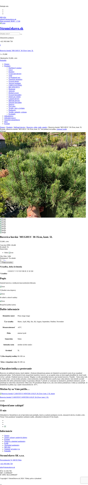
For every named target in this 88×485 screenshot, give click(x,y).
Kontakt (7, 124)
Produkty (7, 66)
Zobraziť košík (62, 129)
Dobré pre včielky (15, 97)
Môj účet (3, 17)
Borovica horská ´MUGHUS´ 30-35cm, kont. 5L (16, 50)
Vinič (10, 75)
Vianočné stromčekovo (12, 120)
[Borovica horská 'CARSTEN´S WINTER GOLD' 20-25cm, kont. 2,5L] (27, 394)
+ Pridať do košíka (6, 262)
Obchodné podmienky (11, 445)
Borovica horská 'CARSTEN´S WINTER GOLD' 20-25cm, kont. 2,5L (24, 397)
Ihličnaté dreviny (14, 100)
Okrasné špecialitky (15, 102)
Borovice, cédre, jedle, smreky (37, 127)
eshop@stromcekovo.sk (8, 19)
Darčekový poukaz (15, 68)
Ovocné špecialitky (15, 95)
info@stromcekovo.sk (7, 467)
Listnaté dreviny (14, 99)
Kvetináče (12, 114)
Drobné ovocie (14, 93)
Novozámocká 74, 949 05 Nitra (10, 460)
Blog (6, 122)
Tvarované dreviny (15, 74)
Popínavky (12, 110)
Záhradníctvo (8, 116)
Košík (6, 443)
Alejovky (12, 91)
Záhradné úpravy (10, 118)
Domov (6, 64)
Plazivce (11, 104)
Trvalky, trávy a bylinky (17, 108)
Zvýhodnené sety (14, 77)
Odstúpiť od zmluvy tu (12, 449)
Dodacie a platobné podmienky (14, 441)
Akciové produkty (15, 83)
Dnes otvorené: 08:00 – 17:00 (10, 21)
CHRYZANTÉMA (15, 85)
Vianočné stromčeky (15, 79)
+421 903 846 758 (6, 464)
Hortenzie (12, 89)
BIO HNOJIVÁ (14, 87)
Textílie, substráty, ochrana (18, 112)
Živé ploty (12, 106)
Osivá (11, 70)
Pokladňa (3, 60)
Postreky (11, 72)
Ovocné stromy (14, 81)
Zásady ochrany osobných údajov (15, 437)
